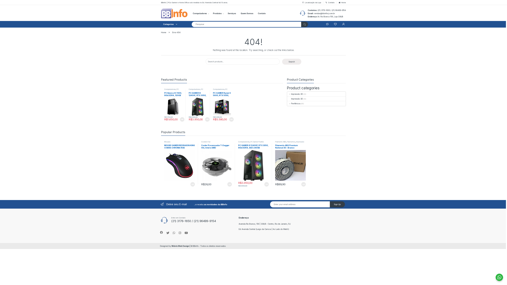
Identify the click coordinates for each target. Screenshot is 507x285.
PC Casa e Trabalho (171, 90)
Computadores (170, 89)
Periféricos (295, 103)
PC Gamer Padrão (196, 90)
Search (292, 62)
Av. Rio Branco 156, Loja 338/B (330, 16)
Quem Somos (247, 13)
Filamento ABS (280, 142)
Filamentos (291, 142)
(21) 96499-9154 (339, 10)
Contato (331, 2)
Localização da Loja (313, 2)
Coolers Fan (205, 142)
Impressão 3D (297, 94)
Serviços (232, 13)
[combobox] (246, 24)
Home (343, 2)
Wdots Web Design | (181, 246)
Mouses (167, 142)
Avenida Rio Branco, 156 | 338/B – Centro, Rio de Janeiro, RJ (265, 224)
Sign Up (337, 204)
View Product (181, 119)
